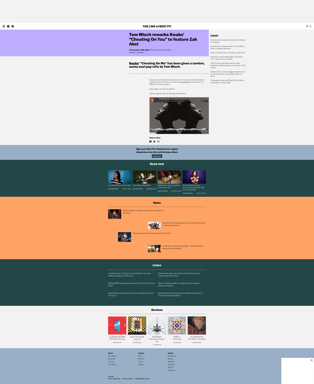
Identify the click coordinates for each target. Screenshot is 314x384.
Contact (111, 362)
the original (184, 82)
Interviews (113, 189)
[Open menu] (310, 26)
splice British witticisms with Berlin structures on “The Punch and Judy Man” (180, 294)
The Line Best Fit (157, 26)
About (110, 353)
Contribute (112, 365)
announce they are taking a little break (227, 53)
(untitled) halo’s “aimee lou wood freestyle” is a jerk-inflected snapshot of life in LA (129, 274)
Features (141, 359)
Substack (171, 362)
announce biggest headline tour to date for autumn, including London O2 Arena (227, 74)
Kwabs (134, 63)
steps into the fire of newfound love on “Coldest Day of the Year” (179, 274)
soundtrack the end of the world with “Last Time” (131, 284)
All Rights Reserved (142, 379)
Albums (141, 365)
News (132, 52)
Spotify (170, 359)
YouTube (171, 365)
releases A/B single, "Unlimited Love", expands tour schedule (226, 58)
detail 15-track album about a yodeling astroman (227, 47)
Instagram (172, 356)
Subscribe (157, 156)
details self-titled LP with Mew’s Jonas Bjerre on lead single (227, 81)
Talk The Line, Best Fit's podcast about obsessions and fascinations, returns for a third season (228, 65)
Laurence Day (165, 50)
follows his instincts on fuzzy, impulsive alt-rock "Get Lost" (131, 294)
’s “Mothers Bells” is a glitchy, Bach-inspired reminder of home (179, 284)
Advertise (111, 359)
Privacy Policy (128, 379)
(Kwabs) (140, 52)
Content (141, 353)
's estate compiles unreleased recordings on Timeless (227, 41)
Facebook (171, 370)
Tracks (140, 362)
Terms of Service (114, 379)
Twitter (170, 367)
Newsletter (112, 356)
